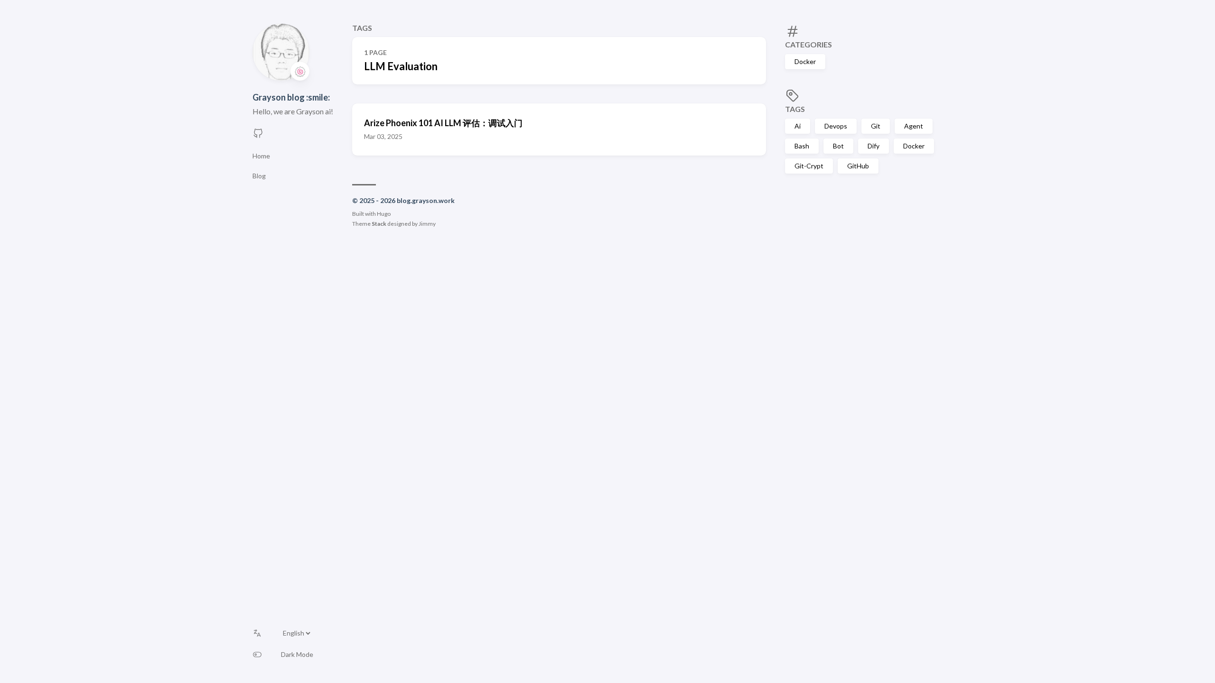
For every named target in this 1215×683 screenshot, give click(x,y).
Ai (797, 126)
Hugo (384, 213)
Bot (838, 146)
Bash (801, 146)
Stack (379, 223)
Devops (835, 126)
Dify (873, 146)
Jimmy (427, 223)
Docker (805, 61)
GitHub (858, 166)
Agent (913, 126)
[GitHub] (258, 135)
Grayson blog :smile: (291, 97)
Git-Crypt (808, 166)
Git (875, 126)
